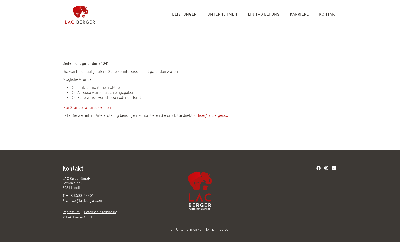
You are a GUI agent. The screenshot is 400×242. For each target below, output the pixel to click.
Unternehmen (222, 14)
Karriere (299, 14)
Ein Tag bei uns (264, 14)
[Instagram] (326, 168)
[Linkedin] (334, 168)
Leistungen (184, 14)
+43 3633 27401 (80, 195)
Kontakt (328, 14)
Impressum (71, 212)
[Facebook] (318, 168)
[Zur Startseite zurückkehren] (87, 107)
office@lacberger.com (213, 115)
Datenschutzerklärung (101, 212)
